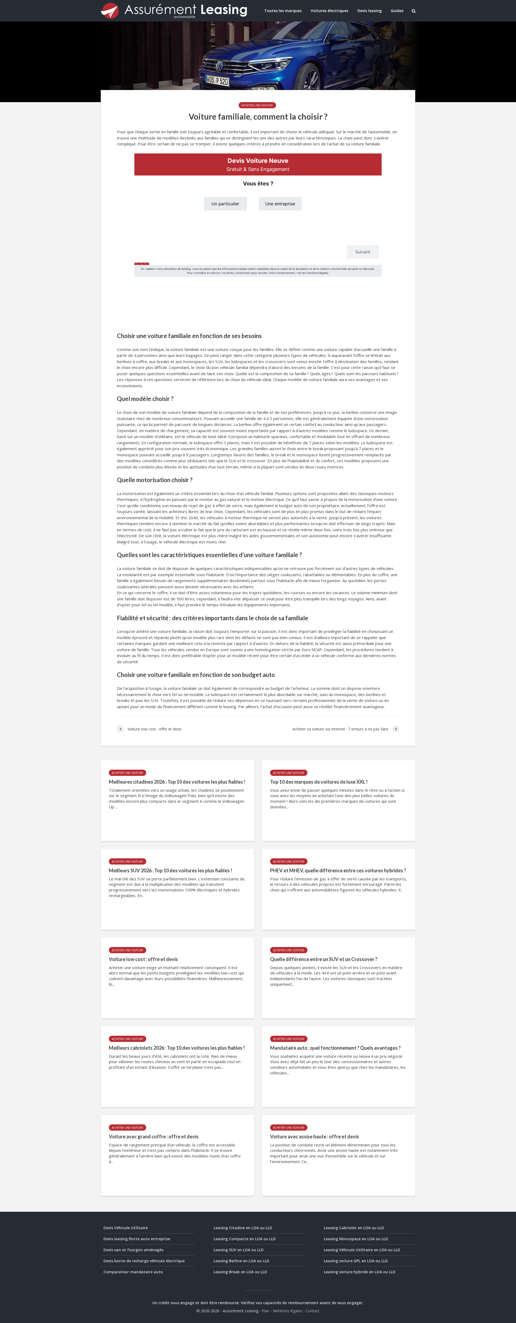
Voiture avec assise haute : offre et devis (314, 1136)
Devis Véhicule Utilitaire (125, 1227)
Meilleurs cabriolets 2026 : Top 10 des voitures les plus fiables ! (177, 1048)
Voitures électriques (329, 10)
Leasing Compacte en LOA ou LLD (245, 1238)
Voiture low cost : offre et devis (143, 959)
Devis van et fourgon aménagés (133, 1249)
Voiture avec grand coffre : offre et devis (154, 1136)
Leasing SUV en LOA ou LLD (239, 1249)
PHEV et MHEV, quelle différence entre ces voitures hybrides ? (338, 870)
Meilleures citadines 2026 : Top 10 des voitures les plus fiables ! (177, 782)
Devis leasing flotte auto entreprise (136, 1238)
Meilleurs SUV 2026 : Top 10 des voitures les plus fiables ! (170, 870)
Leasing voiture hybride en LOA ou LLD (359, 1271)
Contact (313, 1310)
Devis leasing (369, 10)
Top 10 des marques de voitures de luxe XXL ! (319, 782)
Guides (397, 10)
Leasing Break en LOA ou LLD (240, 1271)
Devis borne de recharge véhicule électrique (144, 1260)
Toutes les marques (283, 10)
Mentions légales (287, 1310)
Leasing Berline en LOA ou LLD (241, 1260)
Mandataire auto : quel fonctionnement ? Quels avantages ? (335, 1048)
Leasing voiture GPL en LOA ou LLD (356, 1260)
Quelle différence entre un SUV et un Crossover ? (323, 959)
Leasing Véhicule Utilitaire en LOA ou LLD (362, 1249)
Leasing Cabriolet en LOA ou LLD (354, 1227)
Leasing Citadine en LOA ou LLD (243, 1227)
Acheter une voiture (257, 105)
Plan (265, 1310)
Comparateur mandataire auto (133, 1271)
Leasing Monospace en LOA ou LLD (356, 1238)
